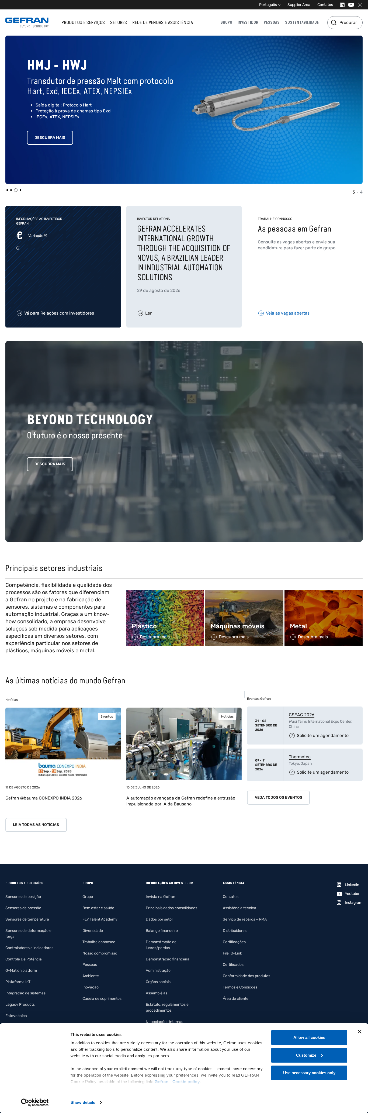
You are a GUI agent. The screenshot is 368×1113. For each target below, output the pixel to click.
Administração (158, 970)
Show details (83, 1102)
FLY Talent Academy (99, 919)
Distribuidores (235, 930)
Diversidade (92, 930)
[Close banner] (360, 1031)
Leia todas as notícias (36, 824)
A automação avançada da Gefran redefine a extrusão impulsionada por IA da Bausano (180, 801)
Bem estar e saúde (98, 908)
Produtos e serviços (83, 22)
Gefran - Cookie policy (177, 1081)
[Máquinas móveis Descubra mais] (244, 592)
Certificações (234, 942)
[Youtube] (349, 4)
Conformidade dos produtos (246, 976)
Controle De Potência (23, 959)
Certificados (233, 964)
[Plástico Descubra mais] (165, 592)
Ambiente (90, 976)
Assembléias (156, 993)
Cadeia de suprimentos (101, 998)
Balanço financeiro (162, 930)
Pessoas (272, 22)
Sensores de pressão (23, 908)
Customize (306, 1055)
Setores (118, 22)
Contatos (325, 4)
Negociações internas (164, 1021)
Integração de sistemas (25, 993)
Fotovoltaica (16, 1016)
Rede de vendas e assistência (162, 22)
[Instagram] (358, 4)
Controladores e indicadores (29, 948)
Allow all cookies (309, 1037)
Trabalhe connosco (98, 942)
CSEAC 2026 (301, 714)
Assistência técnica (239, 908)
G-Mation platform (21, 970)
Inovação (90, 987)
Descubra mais (49, 137)
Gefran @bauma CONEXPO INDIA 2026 (43, 798)
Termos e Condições (240, 987)
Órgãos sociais (158, 982)
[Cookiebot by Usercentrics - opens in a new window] (34, 1102)
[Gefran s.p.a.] (26, 22)
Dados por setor (159, 919)
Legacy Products (20, 1004)
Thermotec (300, 756)
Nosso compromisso (99, 953)
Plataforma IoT (17, 982)
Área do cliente (235, 998)
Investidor (248, 22)
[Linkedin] (340, 4)
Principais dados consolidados (171, 908)
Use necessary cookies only (309, 1072)
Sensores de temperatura (27, 919)
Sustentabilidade (302, 22)
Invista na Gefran (160, 896)
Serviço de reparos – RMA (245, 919)
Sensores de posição (23, 896)
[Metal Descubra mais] (323, 592)
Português (268, 4)
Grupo (226, 22)
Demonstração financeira (167, 959)
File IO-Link (232, 953)
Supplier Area (298, 4)
